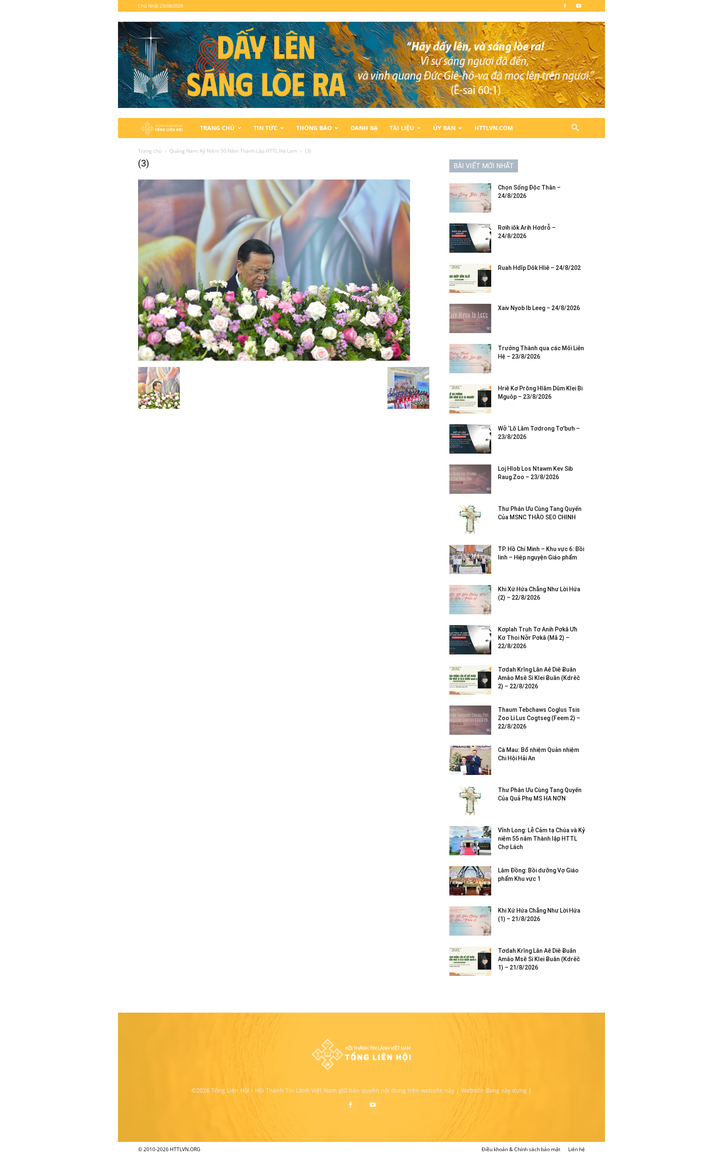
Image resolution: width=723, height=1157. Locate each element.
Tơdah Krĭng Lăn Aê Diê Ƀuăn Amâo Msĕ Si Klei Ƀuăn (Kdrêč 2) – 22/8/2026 (539, 678)
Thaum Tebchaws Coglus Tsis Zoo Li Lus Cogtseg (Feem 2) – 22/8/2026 (539, 718)
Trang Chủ (217, 128)
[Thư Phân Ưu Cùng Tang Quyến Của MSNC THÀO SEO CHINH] (470, 519)
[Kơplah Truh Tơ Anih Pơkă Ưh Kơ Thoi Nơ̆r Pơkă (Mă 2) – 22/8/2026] (470, 639)
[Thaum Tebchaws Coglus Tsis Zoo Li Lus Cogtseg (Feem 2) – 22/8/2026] (470, 720)
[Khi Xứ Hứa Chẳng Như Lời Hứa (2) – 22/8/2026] (470, 599)
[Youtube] (578, 6)
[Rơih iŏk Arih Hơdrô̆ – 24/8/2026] (470, 238)
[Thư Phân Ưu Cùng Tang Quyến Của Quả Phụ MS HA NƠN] (470, 800)
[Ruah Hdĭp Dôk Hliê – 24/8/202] (470, 278)
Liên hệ (576, 1149)
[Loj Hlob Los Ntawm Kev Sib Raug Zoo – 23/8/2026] (470, 479)
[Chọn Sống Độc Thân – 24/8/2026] (470, 198)
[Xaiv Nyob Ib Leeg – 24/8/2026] (470, 318)
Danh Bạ (364, 128)
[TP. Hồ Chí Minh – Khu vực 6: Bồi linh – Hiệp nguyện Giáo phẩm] (470, 559)
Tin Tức (265, 128)
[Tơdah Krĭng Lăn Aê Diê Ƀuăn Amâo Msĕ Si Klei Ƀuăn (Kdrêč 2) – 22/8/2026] (470, 680)
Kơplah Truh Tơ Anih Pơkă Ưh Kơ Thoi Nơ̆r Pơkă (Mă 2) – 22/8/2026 (537, 637)
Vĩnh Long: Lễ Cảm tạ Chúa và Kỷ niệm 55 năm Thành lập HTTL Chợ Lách (541, 838)
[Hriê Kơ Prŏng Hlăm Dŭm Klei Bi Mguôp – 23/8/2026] (470, 398)
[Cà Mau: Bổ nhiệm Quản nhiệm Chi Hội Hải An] (470, 760)
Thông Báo (314, 128)
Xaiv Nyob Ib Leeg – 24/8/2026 (539, 308)
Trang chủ (150, 150)
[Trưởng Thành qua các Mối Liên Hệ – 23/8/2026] (470, 358)
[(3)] (274, 358)
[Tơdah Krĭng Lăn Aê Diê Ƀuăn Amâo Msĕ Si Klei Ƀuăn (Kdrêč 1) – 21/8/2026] (470, 961)
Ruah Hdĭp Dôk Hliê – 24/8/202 (539, 267)
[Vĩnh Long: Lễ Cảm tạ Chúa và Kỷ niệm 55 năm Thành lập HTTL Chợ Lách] (470, 840)
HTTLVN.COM (493, 128)
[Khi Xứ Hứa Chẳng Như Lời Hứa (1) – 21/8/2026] (470, 921)
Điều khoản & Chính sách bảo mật (521, 1149)
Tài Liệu (402, 128)
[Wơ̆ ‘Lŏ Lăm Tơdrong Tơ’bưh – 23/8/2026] (470, 439)
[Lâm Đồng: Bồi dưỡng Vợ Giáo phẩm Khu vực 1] (470, 880)
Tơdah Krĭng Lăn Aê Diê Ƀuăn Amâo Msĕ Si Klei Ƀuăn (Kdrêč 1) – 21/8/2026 (539, 959)
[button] (575, 129)
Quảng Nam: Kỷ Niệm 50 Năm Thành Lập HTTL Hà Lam (233, 150)
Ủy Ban (444, 128)
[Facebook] (565, 6)
